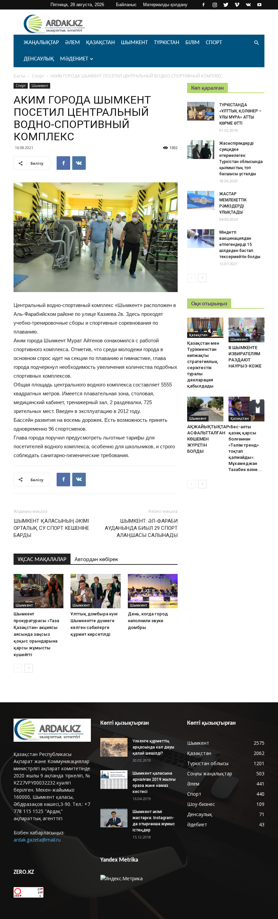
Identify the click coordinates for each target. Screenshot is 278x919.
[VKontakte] (248, 5)
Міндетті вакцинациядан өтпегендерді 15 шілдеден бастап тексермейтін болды (239, 244)
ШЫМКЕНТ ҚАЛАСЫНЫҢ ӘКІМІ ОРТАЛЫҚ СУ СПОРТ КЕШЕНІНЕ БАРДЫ (51, 528)
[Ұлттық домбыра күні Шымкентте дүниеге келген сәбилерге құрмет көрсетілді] (95, 591)
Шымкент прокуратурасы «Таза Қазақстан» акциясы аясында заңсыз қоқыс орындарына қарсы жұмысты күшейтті (36, 634)
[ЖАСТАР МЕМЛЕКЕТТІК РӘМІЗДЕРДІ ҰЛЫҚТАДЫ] (200, 200)
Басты (19, 76)
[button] (256, 43)
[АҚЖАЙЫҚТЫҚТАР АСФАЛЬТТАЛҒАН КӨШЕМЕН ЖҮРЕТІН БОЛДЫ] (205, 409)
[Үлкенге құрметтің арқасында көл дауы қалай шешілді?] (113, 747)
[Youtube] (259, 5)
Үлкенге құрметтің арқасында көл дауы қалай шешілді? (153, 747)
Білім (192, 43)
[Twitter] (226, 5)
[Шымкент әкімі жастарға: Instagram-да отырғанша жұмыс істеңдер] (113, 818)
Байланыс (126, 4)
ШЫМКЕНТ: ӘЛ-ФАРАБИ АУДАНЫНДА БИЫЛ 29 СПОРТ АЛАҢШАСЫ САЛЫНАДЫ (141, 528)
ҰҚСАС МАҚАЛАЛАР (42, 559)
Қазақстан (100, 43)
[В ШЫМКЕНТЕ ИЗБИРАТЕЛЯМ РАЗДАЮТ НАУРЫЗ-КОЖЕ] (247, 330)
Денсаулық (39, 59)
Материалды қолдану (165, 4)
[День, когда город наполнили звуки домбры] (153, 591)
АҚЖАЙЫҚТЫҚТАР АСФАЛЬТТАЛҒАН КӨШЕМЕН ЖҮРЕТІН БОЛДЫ (208, 439)
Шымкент (134, 43)
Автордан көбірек (96, 559)
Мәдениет (74, 59)
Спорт (214, 43)
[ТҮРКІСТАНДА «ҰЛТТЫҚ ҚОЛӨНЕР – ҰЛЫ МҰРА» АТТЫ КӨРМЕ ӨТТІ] (200, 111)
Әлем (72, 43)
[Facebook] (203, 5)
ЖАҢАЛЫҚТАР (41, 43)
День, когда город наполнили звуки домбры (148, 620)
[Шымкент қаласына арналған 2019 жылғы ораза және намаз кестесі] (113, 779)
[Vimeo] (237, 5)
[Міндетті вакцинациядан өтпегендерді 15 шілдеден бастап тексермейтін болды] (200, 238)
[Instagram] (215, 5)
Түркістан (166, 43)
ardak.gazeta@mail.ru (37, 839)
